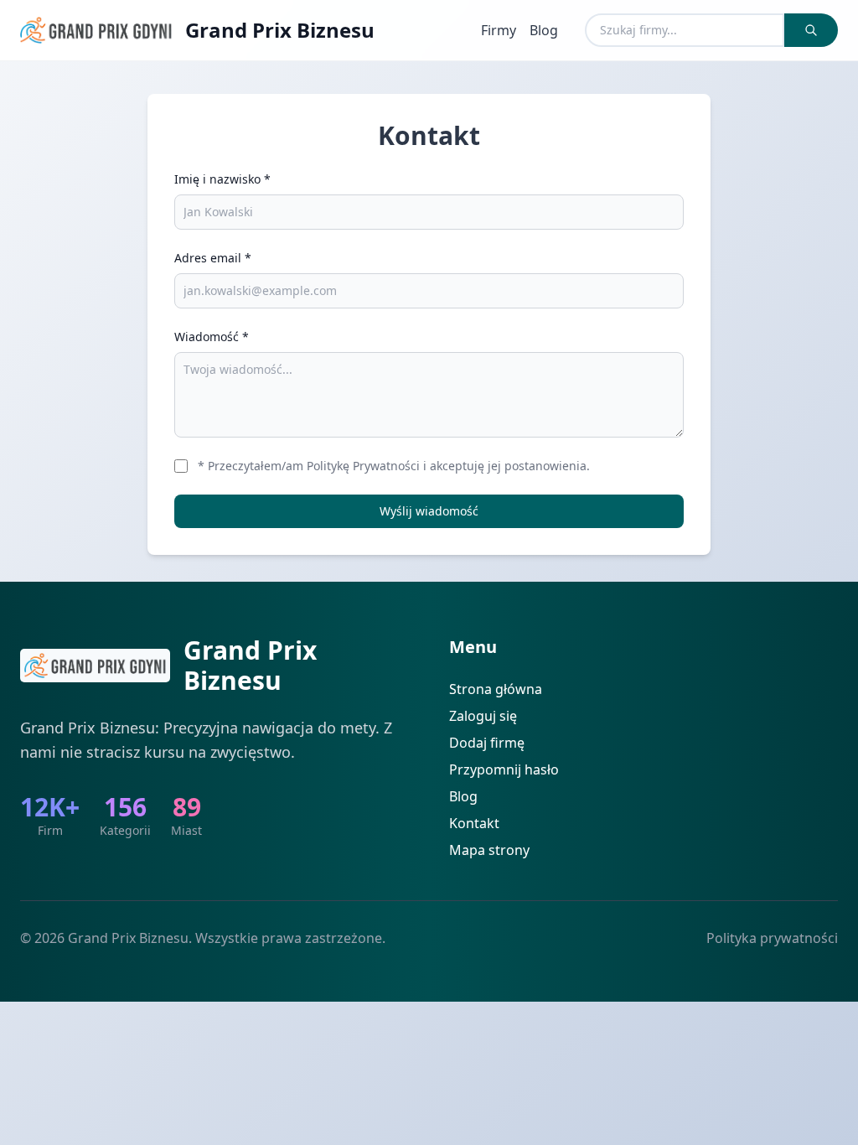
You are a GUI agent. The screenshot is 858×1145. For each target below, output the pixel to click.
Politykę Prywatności (363, 466)
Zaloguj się (483, 716)
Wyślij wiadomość (429, 511)
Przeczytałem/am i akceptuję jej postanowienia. (394, 466)
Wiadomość (211, 337)
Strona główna (495, 689)
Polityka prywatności (772, 938)
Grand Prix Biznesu (280, 30)
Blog (544, 30)
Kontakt (474, 823)
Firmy (498, 30)
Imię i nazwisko (222, 179)
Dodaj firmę (487, 742)
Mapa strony (489, 850)
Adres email (212, 258)
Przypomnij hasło (504, 769)
